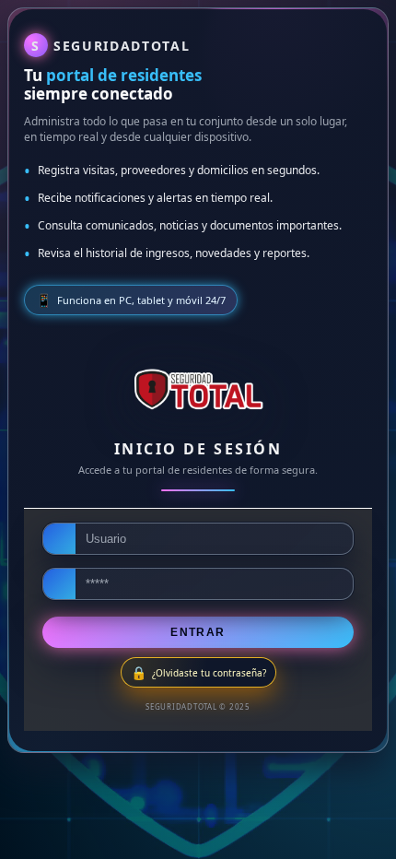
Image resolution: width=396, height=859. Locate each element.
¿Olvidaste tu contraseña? (209, 672)
